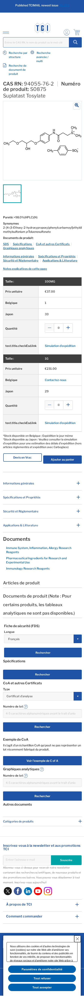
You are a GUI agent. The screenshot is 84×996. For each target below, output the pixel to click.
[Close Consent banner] (77, 939)
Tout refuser (42, 978)
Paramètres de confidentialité (42, 969)
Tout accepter (42, 987)
